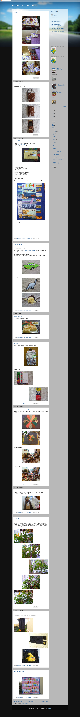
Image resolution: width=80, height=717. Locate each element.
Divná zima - (17, 518)
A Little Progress (59, 92)
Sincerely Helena (55, 99)
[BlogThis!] (35, 78)
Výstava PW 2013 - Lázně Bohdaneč (57, 31)
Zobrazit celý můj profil (55, 17)
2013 (53, 166)
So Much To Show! (59, 69)
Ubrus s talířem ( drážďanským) (21, 409)
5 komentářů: (28, 484)
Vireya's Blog (54, 91)
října (54, 133)
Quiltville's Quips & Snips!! (57, 68)
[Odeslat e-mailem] (33, 78)
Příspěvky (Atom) (25, 703)
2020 (53, 119)
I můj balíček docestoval (19, 140)
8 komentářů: (28, 337)
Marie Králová (54, 15)
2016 (53, 125)
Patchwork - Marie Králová (24, 5)
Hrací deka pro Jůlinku (19, 671)
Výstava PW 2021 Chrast (55, 24)
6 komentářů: (28, 310)
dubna (54, 142)
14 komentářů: (29, 238)
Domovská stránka (31, 701)
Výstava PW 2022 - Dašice (55, 22)
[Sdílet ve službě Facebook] (37, 78)
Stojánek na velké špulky (20, 490)
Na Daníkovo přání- (18, 612)
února (54, 145)
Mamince (16, 12)
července (54, 137)
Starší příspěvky (44, 701)
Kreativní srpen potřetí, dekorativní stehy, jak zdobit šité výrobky (60, 78)
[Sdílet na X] (36, 78)
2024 (53, 113)
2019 (53, 121)
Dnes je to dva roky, (18, 244)
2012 (53, 167)
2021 (53, 118)
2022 (53, 116)
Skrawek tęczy (54, 83)
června (54, 139)
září (53, 134)
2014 (53, 128)
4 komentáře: (28, 606)
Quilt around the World (22, 144)
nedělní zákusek (18, 316)
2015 (53, 127)
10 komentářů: (29, 512)
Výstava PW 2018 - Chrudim (56, 25)
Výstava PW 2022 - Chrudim (56, 21)
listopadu (54, 131)
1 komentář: (28, 665)
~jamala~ (53, 76)
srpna (54, 136)
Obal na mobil (17, 84)
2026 (53, 110)
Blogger (49, 708)
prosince (54, 130)
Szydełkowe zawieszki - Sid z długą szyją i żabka (60, 85)
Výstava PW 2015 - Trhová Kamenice (57, 28)
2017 (53, 124)
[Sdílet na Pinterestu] (38, 78)
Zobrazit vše (64, 106)
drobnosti (16, 343)
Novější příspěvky (18, 701)
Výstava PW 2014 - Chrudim (56, 29)
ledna (54, 147)
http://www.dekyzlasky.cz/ (25, 251)
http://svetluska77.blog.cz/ (30, 250)
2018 (53, 122)
